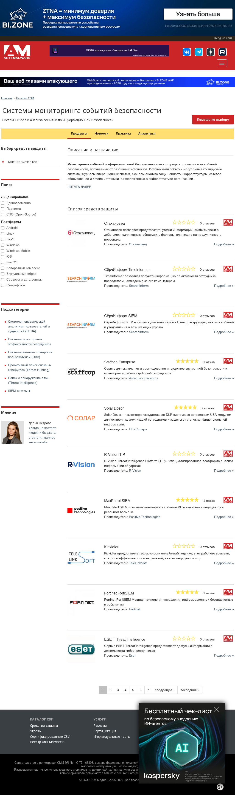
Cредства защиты (44, 725)
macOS (11, 262)
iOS (9, 256)
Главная (6, 98)
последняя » (189, 690)
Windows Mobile (18, 251)
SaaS (10, 239)
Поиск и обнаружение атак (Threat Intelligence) (28, 380)
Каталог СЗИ (25, 98)
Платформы (11, 222)
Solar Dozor (114, 408)
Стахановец (114, 223)
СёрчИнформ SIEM (120, 316)
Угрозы (35, 731)
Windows (13, 245)
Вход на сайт (223, 38)
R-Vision (135, 470)
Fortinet (134, 609)
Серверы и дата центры (24, 279)
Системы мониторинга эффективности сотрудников (29, 341)
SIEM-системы (19, 391)
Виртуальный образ (21, 274)
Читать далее (79, 187)
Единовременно (18, 203)
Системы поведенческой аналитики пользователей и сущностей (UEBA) (29, 326)
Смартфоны (15, 285)
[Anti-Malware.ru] (17, 52)
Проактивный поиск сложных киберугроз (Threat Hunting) (29, 367)
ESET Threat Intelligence (124, 639)
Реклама (100, 725)
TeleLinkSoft (138, 563)
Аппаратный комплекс (23, 268)
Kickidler (111, 547)
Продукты (79, 133)
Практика (123, 133)
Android (12, 228)
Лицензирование (15, 197)
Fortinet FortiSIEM (119, 593)
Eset (132, 655)
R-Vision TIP (114, 454)
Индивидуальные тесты (111, 736)
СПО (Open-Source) (21, 214)
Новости (102, 133)
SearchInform (139, 285)
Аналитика (146, 133)
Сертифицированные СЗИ (50, 736)
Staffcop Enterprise (119, 362)
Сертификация (104, 731)
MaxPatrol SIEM (117, 501)
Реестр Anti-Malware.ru (47, 742)
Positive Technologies (144, 517)
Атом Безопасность (143, 378)
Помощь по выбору (213, 119)
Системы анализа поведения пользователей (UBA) (30, 354)
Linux (10, 233)
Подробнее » (224, 244)
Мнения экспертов (22, 162)
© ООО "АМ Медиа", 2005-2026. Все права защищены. (117, 780)
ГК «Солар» (138, 429)
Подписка (13, 208)
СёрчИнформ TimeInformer (127, 270)
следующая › (165, 690)
